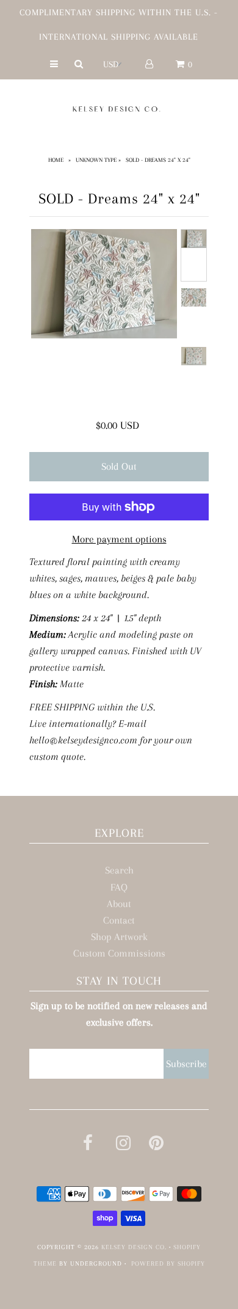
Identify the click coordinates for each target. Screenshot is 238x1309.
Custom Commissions (119, 953)
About (119, 904)
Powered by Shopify (168, 1263)
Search (119, 870)
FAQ (119, 887)
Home (55, 159)
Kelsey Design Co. (134, 1247)
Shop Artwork (119, 937)
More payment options (119, 539)
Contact (119, 920)
